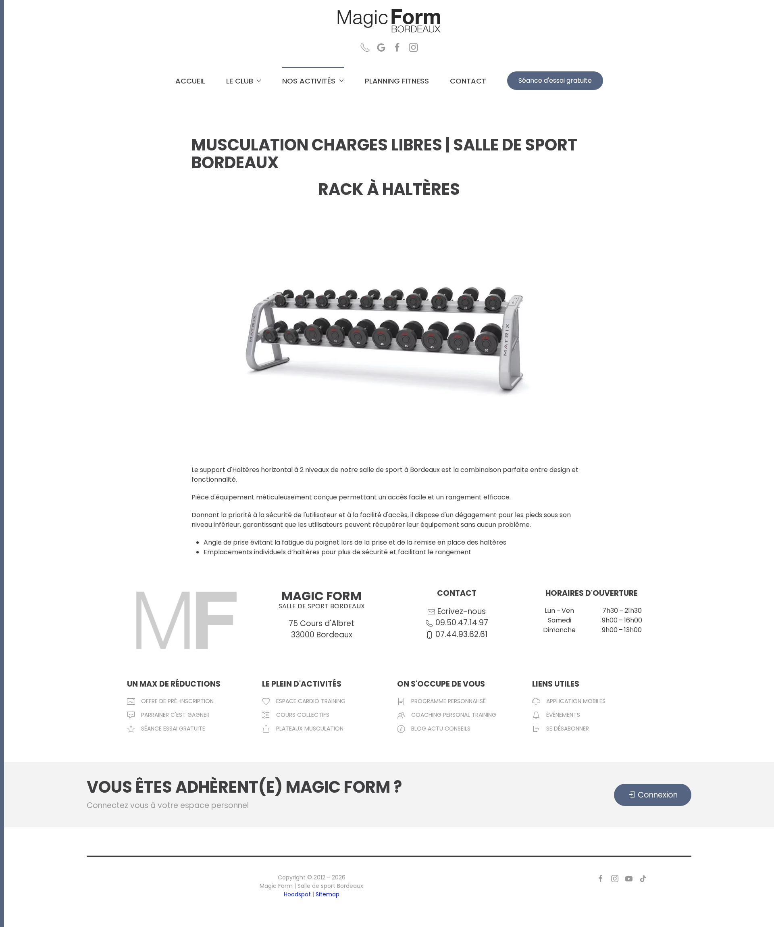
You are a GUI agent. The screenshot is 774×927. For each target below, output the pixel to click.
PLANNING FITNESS (397, 81)
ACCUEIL (190, 81)
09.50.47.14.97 (460, 622)
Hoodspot (297, 894)
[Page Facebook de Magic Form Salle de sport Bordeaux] (601, 878)
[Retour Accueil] (389, 21)
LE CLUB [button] (239, 81)
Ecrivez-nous (461, 611)
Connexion (658, 794)
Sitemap (327, 894)
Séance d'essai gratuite (555, 80)
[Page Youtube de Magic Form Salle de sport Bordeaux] (629, 878)
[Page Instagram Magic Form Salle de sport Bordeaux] (413, 47)
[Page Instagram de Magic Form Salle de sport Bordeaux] (615, 878)
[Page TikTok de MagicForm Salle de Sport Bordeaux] (643, 878)
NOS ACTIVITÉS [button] (308, 81)
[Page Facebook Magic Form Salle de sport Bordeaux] (397, 47)
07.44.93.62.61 (460, 634)
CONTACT (468, 81)
